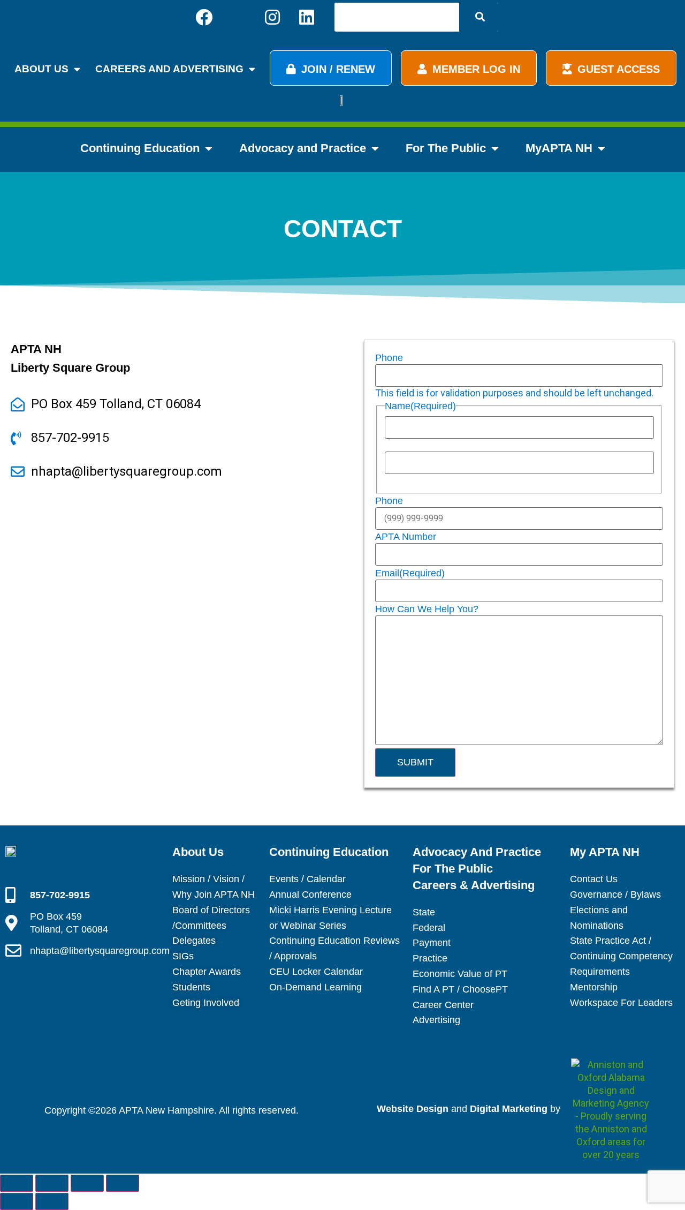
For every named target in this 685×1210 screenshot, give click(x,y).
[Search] (478, 17)
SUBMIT (415, 762)
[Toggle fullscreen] (51, 1183)
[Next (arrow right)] (51, 1201)
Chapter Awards (206, 971)
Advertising (436, 1019)
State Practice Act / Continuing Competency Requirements (621, 956)
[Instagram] (272, 17)
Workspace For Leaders (621, 1002)
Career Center (443, 1004)
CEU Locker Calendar (316, 971)
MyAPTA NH (559, 148)
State (424, 912)
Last (394, 481)
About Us (41, 68)
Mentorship (594, 987)
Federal (429, 927)
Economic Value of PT (460, 973)
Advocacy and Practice (302, 148)
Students (191, 987)
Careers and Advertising (169, 68)
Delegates (194, 940)
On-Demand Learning (315, 987)
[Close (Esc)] (122, 1183)
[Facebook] (204, 17)
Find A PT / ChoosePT (460, 989)
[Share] (87, 1183)
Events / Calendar (307, 879)
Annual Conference (310, 894)
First (394, 445)
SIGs (183, 956)
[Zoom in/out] (16, 1183)
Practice (430, 958)
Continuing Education (140, 148)
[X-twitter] (238, 17)
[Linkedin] (307, 17)
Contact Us (594, 879)
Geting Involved (205, 1002)
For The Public (446, 148)
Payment (432, 942)
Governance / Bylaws (615, 894)
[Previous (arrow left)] (16, 1201)
